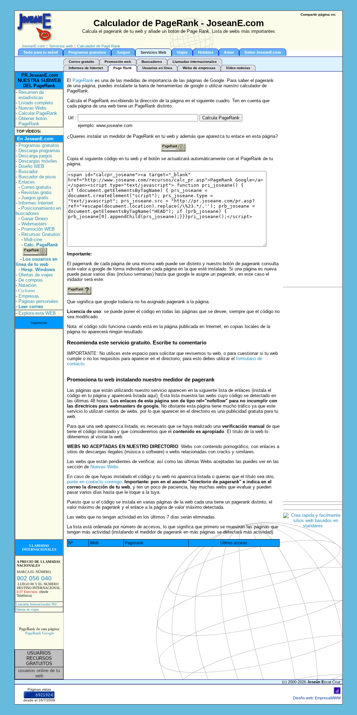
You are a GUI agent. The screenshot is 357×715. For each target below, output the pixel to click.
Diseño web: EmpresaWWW (317, 698)
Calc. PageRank (41, 244)
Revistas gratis (36, 192)
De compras (30, 280)
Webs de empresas (199, 68)
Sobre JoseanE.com (262, 52)
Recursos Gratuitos (40, 234)
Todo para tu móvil (40, 52)
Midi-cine (33, 239)
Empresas (28, 296)
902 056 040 (34, 578)
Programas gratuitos (87, 52)
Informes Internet (35, 203)
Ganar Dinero (34, 218)
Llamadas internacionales (195, 62)
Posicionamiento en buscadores (38, 211)
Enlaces (26, 182)
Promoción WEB (38, 229)
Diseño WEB (31, 166)
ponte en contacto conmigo (94, 481)
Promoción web (118, 62)
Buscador (28, 171)
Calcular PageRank (37, 113)
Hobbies (205, 52)
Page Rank (122, 68)
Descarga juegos (35, 155)
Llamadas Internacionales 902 (36, 604)
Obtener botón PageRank (32, 121)
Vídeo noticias (238, 68)
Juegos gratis (34, 197)
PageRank (83, 80)
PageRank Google (39, 633)
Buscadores (152, 62)
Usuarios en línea (157, 68)
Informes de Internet (86, 68)
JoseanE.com (33, 46)
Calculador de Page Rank (98, 46)
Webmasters (34, 223)
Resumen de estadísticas (31, 95)
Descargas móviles (37, 161)
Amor (229, 52)
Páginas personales (38, 301)
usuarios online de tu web (39, 673)
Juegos (123, 52)
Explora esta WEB (37, 313)
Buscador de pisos (37, 176)
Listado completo (35, 102)
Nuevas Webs (32, 108)
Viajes (182, 52)
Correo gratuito (81, 62)
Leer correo (30, 306)
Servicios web (61, 46)
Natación (27, 285)
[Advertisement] (39, 434)
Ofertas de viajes (35, 274)
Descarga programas (39, 150)
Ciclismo (26, 290)
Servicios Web (153, 52)
